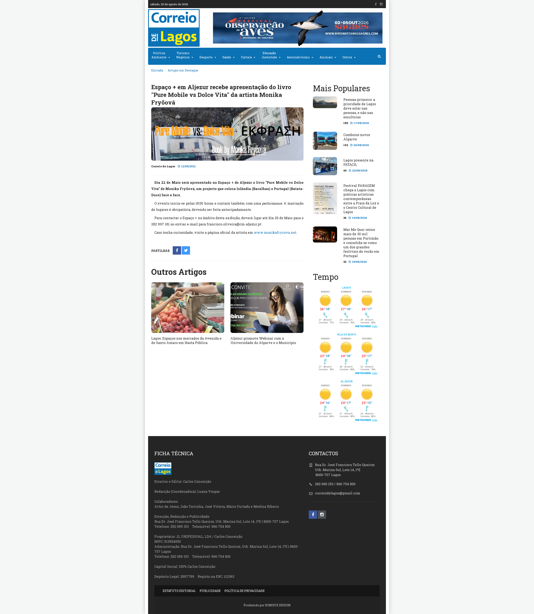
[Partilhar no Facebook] (177, 251)
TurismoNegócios (183, 55)
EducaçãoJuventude (269, 55)
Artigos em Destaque (183, 70)
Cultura (246, 57)
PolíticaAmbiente (158, 55)
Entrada (157, 70)
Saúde (226, 57)
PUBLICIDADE (210, 591)
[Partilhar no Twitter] (186, 251)
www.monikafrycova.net (275, 232)
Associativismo (298, 57)
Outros (347, 57)
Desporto (206, 57)
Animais (326, 57)
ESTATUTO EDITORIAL (179, 591)
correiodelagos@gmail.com (337, 493)
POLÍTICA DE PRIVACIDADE (244, 591)
